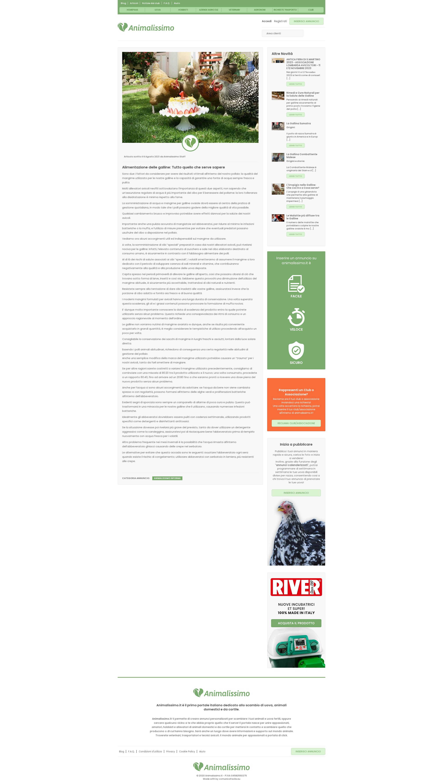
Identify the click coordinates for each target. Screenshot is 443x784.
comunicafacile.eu (229, 779)
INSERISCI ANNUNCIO (306, 21)
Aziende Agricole (208, 9)
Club (311, 9)
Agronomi (259, 9)
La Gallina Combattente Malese (301, 156)
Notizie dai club (151, 3)
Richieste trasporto (285, 9)
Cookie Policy (187, 751)
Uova (158, 9)
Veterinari (234, 9)
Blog (123, 3)
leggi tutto (295, 84)
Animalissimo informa (167, 478)
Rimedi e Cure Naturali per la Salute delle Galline (302, 94)
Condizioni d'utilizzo (150, 751)
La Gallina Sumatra (298, 123)
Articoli (134, 3)
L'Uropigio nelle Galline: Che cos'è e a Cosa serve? (302, 186)
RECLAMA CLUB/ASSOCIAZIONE (296, 423)
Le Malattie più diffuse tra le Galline (302, 217)
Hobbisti (183, 9)
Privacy (170, 751)
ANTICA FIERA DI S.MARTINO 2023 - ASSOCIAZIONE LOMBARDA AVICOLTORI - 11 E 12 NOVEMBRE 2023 (303, 64)
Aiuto (177, 3)
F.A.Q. (167, 3)
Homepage (132, 9)
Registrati (280, 21)
